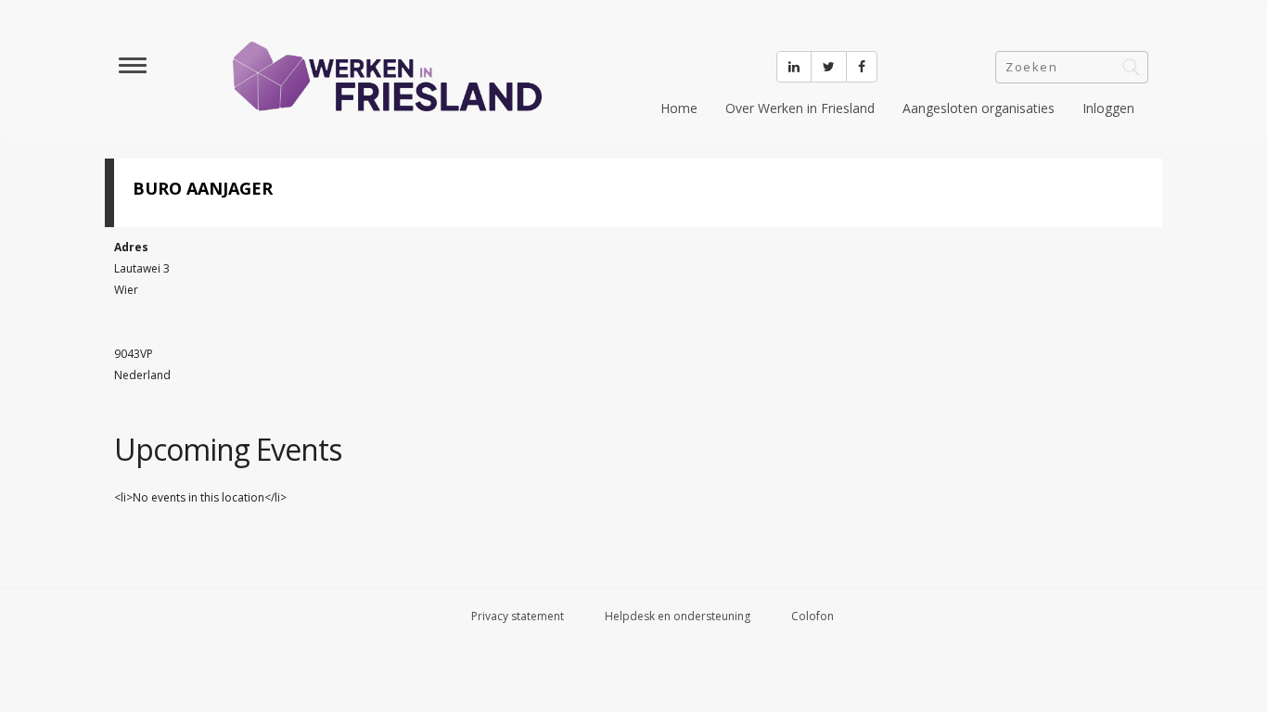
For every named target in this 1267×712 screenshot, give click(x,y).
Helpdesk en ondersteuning (677, 616)
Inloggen (1108, 108)
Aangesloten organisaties (978, 108)
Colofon (812, 616)
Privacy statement (517, 616)
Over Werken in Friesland (800, 108)
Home (678, 108)
